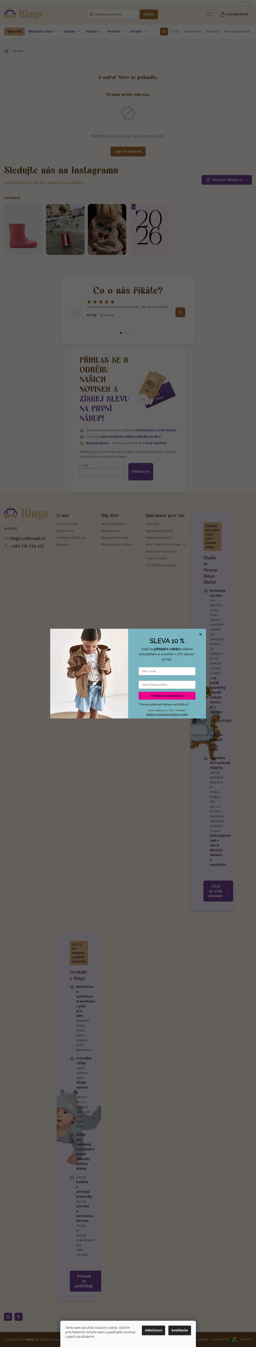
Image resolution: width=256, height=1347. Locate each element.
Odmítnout (153, 1330)
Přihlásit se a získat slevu (167, 695)
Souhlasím (179, 1330)
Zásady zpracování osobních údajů (167, 714)
